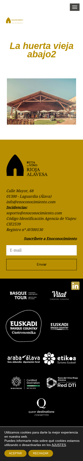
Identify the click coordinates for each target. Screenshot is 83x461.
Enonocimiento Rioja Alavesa (18, 22)
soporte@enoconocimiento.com (34, 213)
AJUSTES (59, 445)
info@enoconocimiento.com (30, 202)
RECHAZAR (40, 453)
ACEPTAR (15, 453)
